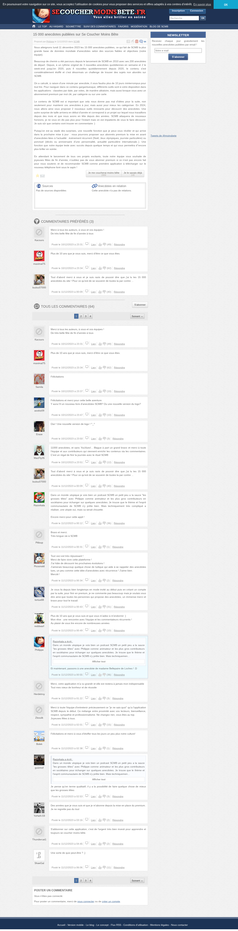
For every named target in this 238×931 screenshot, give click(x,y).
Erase (39, 434)
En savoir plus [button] (202, 4)
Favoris (123, 26)
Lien (93, 244)
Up (100, 244)
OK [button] (226, 4)
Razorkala (39, 505)
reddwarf (39, 626)
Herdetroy (39, 694)
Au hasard (56, 26)
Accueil (61, 925)
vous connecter (85, 901)
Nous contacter (179, 925)
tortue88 (39, 599)
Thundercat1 (39, 839)
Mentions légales (159, 925)
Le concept (102, 925)
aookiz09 (39, 410)
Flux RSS (116, 925)
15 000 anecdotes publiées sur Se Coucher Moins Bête (75, 34)
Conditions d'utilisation (135, 925)
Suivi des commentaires (99, 26)
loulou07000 (39, 287)
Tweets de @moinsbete (163, 135)
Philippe (50, 41)
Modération (139, 26)
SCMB (77, 41)
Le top (42, 26)
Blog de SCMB (159, 26)
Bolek (39, 744)
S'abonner (140, 304)
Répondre (119, 244)
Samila (39, 386)
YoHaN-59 (39, 815)
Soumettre (73, 26)
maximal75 (39, 263)
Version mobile (75, 925)
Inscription (178, 10)
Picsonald (39, 566)
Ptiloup (39, 542)
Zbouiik (39, 717)
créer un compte (111, 901)
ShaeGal (39, 863)
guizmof (39, 767)
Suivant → (137, 316)
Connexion (196, 10)
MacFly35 (39, 458)
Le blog (90, 925)
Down (104, 244)
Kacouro (39, 240)
